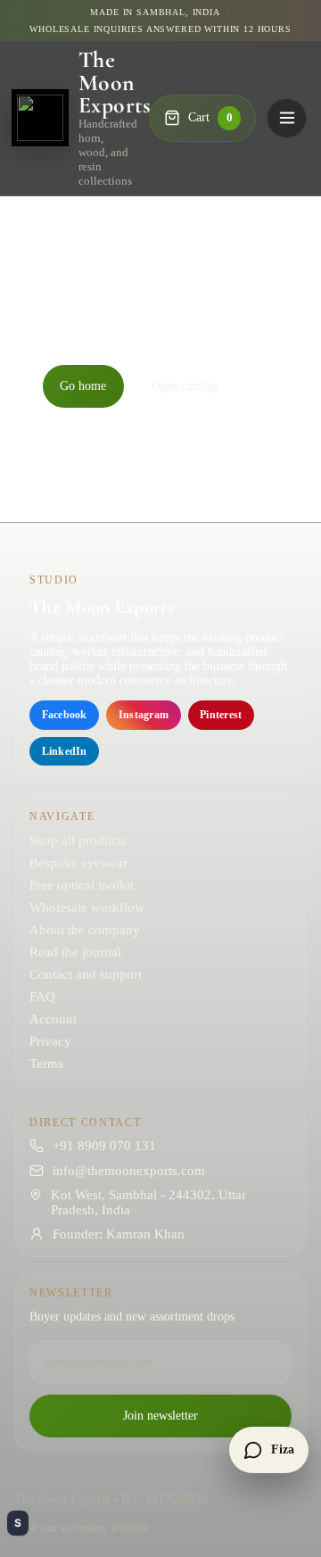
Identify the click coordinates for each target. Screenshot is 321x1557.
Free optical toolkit (81, 885)
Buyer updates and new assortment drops (132, 1316)
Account (53, 1019)
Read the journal (75, 952)
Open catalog (185, 386)
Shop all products (78, 840)
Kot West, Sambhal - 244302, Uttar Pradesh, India (148, 1202)
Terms (46, 1063)
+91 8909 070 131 (104, 1146)
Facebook (64, 714)
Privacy (50, 1041)
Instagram (144, 714)
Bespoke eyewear (78, 863)
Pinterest (221, 714)
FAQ (42, 997)
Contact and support (85, 974)
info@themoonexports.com (129, 1171)
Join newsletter (160, 1415)
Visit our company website (81, 1528)
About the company (84, 930)
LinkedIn (64, 751)
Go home (83, 386)
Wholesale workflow (86, 907)
